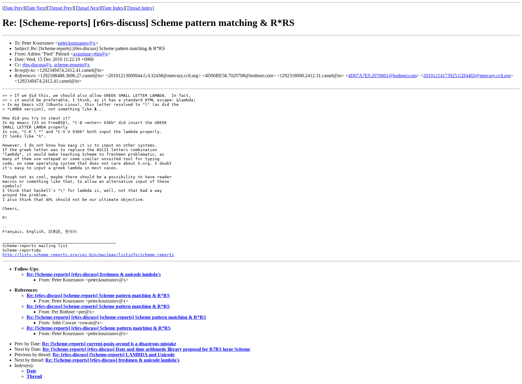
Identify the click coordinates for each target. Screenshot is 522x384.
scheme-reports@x (72, 64)
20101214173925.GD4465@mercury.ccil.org (467, 75)
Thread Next (87, 8)
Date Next (36, 8)
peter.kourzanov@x (76, 43)
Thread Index (139, 8)
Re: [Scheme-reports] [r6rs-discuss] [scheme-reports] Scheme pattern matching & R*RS (116, 317)
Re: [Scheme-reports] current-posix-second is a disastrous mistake (109, 343)
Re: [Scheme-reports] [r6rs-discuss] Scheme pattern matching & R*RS (99, 328)
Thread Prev (60, 8)
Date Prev (13, 8)
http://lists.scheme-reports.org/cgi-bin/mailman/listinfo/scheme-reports (88, 254)
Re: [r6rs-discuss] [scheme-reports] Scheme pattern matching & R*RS (98, 295)
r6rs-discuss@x (37, 64)
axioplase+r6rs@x (90, 53)
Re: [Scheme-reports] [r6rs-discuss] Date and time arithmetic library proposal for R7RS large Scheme (146, 349)
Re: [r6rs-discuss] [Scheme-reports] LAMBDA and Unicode (114, 354)
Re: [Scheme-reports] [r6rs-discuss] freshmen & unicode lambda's (94, 274)
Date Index (113, 8)
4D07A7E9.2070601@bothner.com (382, 75)
